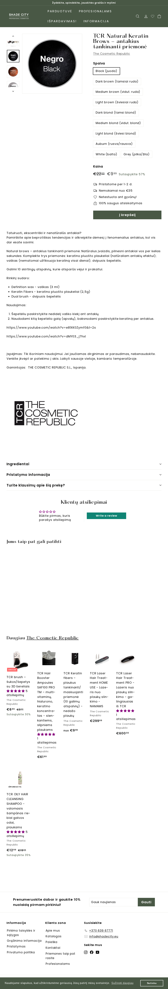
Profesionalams (95, 11)
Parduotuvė (60, 11)
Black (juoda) (106, 71)
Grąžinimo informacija (24, 941)
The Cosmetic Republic (111, 54)
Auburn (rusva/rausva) (114, 144)
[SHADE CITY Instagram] (85, 952)
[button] (16, 691)
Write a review (106, 516)
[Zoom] (52, 63)
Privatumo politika (21, 952)
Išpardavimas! (62, 21)
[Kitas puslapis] (13, 90)
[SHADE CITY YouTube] (97, 952)
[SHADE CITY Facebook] (91, 952)
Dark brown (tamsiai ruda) (117, 81)
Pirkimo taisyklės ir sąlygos (21, 933)
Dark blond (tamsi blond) (116, 112)
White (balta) (106, 154)
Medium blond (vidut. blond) (118, 123)
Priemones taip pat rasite (60, 956)
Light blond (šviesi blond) (116, 133)
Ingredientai (18, 464)
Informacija (96, 21)
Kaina (98, 166)
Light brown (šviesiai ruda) (117, 102)
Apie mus (53, 931)
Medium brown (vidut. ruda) (118, 92)
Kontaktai (53, 948)
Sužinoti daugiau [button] (122, 983)
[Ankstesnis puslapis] (13, 37)
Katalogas (54, 936)
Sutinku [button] (152, 983)
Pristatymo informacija (28, 474)
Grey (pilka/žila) (137, 154)
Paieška (51, 942)
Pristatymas (16, 946)
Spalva (99, 63)
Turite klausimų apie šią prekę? (36, 485)
